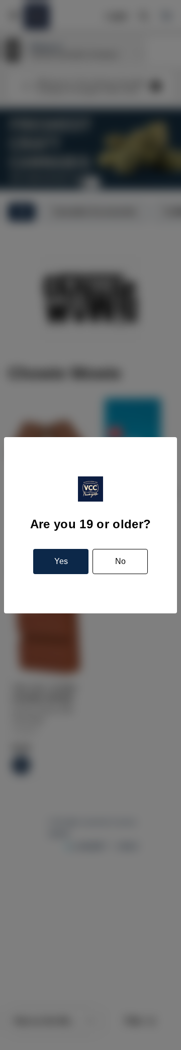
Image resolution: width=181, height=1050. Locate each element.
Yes (61, 561)
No (120, 561)
